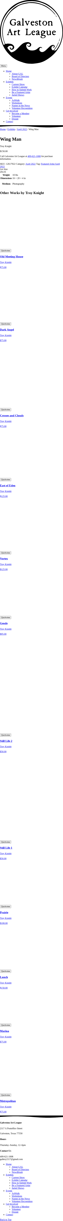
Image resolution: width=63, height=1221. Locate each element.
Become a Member (20, 113)
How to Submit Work (22, 89)
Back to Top (5, 1219)
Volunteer (16, 116)
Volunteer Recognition (22, 108)
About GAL (17, 73)
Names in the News (21, 105)
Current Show (18, 84)
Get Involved (12, 111)
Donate (15, 119)
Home (9, 71)
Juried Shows (18, 95)
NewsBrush (17, 79)
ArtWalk (16, 100)
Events (9, 97)
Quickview (5, 251)
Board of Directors (20, 76)
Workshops (17, 103)
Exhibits (9, 81)
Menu (3, 66)
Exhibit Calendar (19, 87)
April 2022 (22, 129)
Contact (9, 121)
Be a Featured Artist (21, 92)
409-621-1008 (34, 156)
